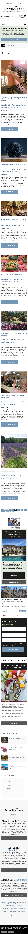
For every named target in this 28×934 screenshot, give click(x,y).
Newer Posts (6, 510)
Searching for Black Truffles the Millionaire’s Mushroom (13, 170)
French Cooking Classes (15, 274)
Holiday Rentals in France (14, 907)
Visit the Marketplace (14, 870)
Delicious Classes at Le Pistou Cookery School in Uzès (13, 280)
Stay (8, 791)
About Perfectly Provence (14, 838)
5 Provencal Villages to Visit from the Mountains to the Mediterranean (16, 740)
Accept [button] (4, 932)
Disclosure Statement (18, 910)
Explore (13, 219)
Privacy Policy (10, 645)
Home (3, 45)
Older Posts (9, 511)
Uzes (8, 45)
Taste (23, 164)
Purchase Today (14, 39)
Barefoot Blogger (6, 219)
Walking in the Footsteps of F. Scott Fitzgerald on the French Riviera (17, 766)
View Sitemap (21, 911)
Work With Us (13, 3)
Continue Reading (9, 129)
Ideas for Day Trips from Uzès (12, 225)
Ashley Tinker (4, 274)
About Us (7, 3)
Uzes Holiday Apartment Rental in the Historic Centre (13, 106)
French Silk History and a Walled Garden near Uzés (14, 340)
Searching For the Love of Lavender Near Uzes (11, 476)
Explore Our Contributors (14, 895)
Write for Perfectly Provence (14, 904)
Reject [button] (10, 932)
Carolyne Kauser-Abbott (8, 395)
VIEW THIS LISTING (13, 578)
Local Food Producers (7, 164)
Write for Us (19, 3)
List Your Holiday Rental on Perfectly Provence (14, 908)
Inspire (13, 333)
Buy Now (14, 723)
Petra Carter (4, 97)
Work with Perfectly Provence (14, 905)
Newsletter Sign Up (7, 902)
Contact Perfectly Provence (10, 911)
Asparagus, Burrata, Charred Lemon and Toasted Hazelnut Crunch (17, 757)
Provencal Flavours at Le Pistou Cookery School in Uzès (13, 403)
